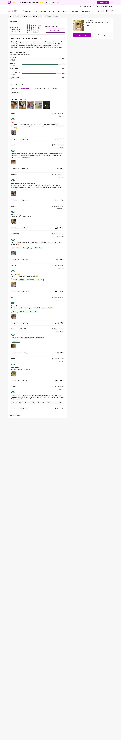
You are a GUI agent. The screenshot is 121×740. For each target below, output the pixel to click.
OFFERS (51, 11)
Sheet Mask (35, 16)
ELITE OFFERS (86, 11)
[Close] (112, 2)
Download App (103, 2)
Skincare (18, 16)
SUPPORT (97, 6)
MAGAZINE (75, 11)
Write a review (55, 31)
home (10, 16)
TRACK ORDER (108, 6)
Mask (26, 16)
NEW (58, 11)
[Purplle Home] (11, 11)
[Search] (98, 11)
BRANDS (43, 11)
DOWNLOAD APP (86, 6)
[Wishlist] (103, 11)
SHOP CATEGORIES (31, 11)
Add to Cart (82, 35)
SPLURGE (66, 11)
